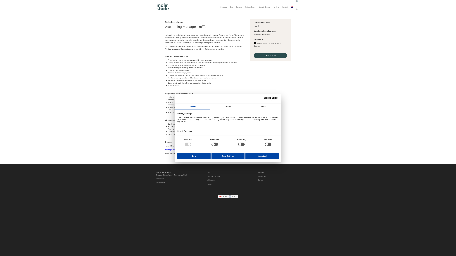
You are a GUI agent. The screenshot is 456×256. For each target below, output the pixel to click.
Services (261, 172)
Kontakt (209, 184)
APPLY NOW (270, 56)
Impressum (160, 179)
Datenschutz (160, 183)
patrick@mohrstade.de (173, 150)
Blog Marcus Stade (213, 176)
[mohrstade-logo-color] (163, 7)
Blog (208, 172)
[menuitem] (223, 7)
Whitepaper (211, 180)
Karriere (260, 180)
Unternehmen (262, 176)
